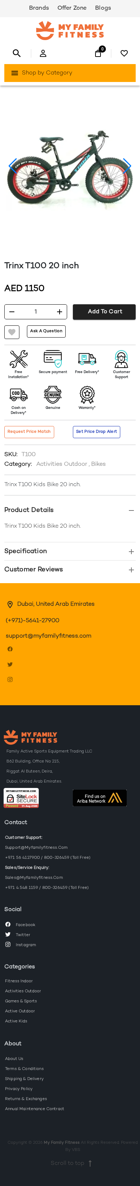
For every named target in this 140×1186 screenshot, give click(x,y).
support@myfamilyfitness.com (48, 636)
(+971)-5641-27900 (32, 621)
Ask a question (46, 331)
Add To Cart (105, 312)
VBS (76, 1150)
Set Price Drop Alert (96, 432)
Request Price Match (29, 432)
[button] (70, 510)
